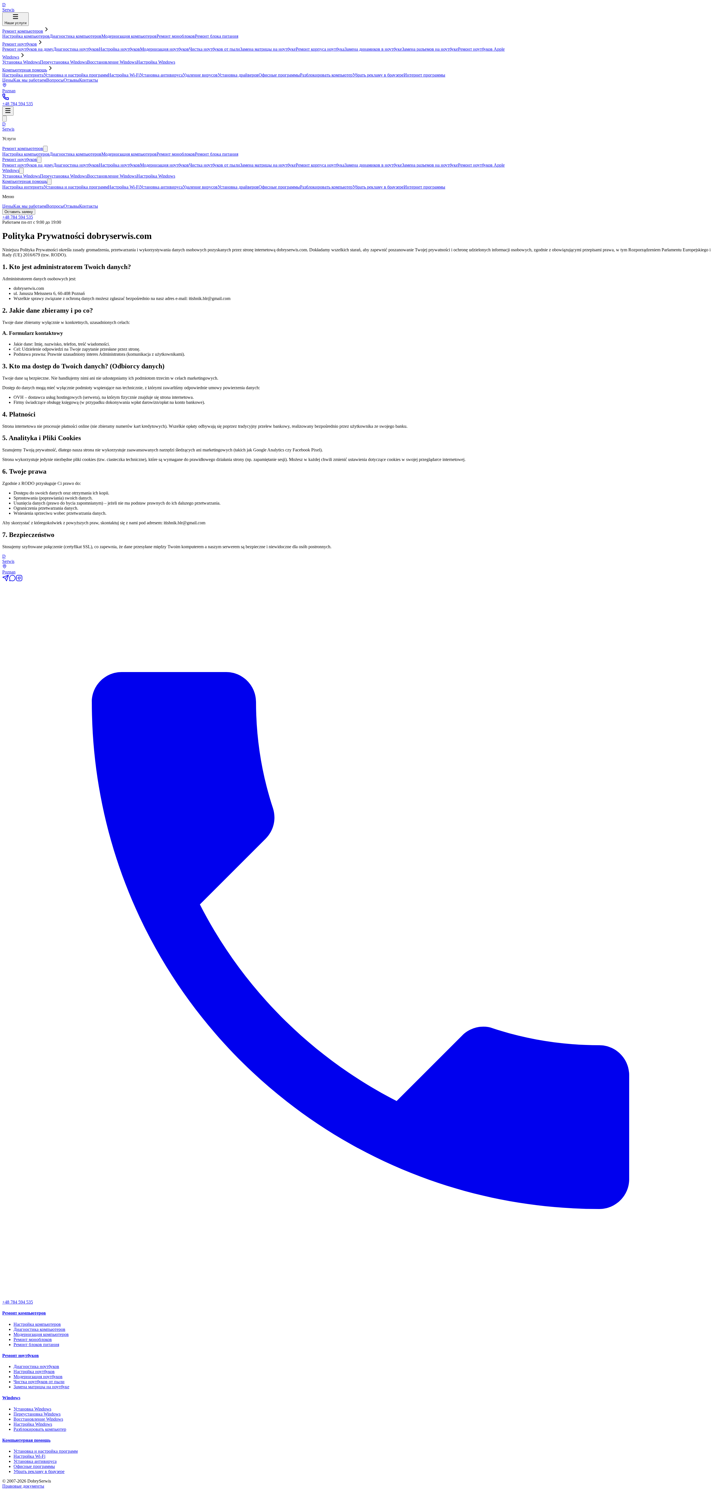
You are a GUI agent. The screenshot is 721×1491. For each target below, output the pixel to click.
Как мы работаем (29, 80)
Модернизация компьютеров (129, 36)
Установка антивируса (161, 75)
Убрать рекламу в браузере (378, 75)
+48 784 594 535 (17, 217)
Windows (10, 57)
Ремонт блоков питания (36, 1344)
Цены (7, 80)
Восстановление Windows (112, 62)
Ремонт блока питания (216, 36)
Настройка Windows (156, 62)
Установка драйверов (238, 75)
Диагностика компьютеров (75, 36)
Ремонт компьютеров (22, 31)
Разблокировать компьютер (326, 75)
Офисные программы (279, 75)
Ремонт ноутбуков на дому (27, 49)
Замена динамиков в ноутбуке (373, 49)
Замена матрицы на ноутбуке (268, 49)
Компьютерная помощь (24, 70)
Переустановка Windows (63, 62)
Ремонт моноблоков (176, 36)
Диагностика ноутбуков (76, 49)
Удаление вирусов (200, 75)
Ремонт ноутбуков (19, 44)
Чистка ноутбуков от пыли (214, 49)
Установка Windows (21, 62)
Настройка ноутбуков (119, 49)
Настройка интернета (23, 75)
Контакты (88, 80)
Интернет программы (424, 75)
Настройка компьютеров (26, 36)
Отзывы (71, 80)
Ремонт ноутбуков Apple (481, 49)
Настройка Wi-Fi (124, 75)
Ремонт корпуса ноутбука (320, 49)
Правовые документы (23, 1486)
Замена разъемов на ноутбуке (430, 49)
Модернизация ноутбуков (164, 49)
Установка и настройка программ (76, 75)
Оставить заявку (19, 212)
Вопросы (55, 80)
